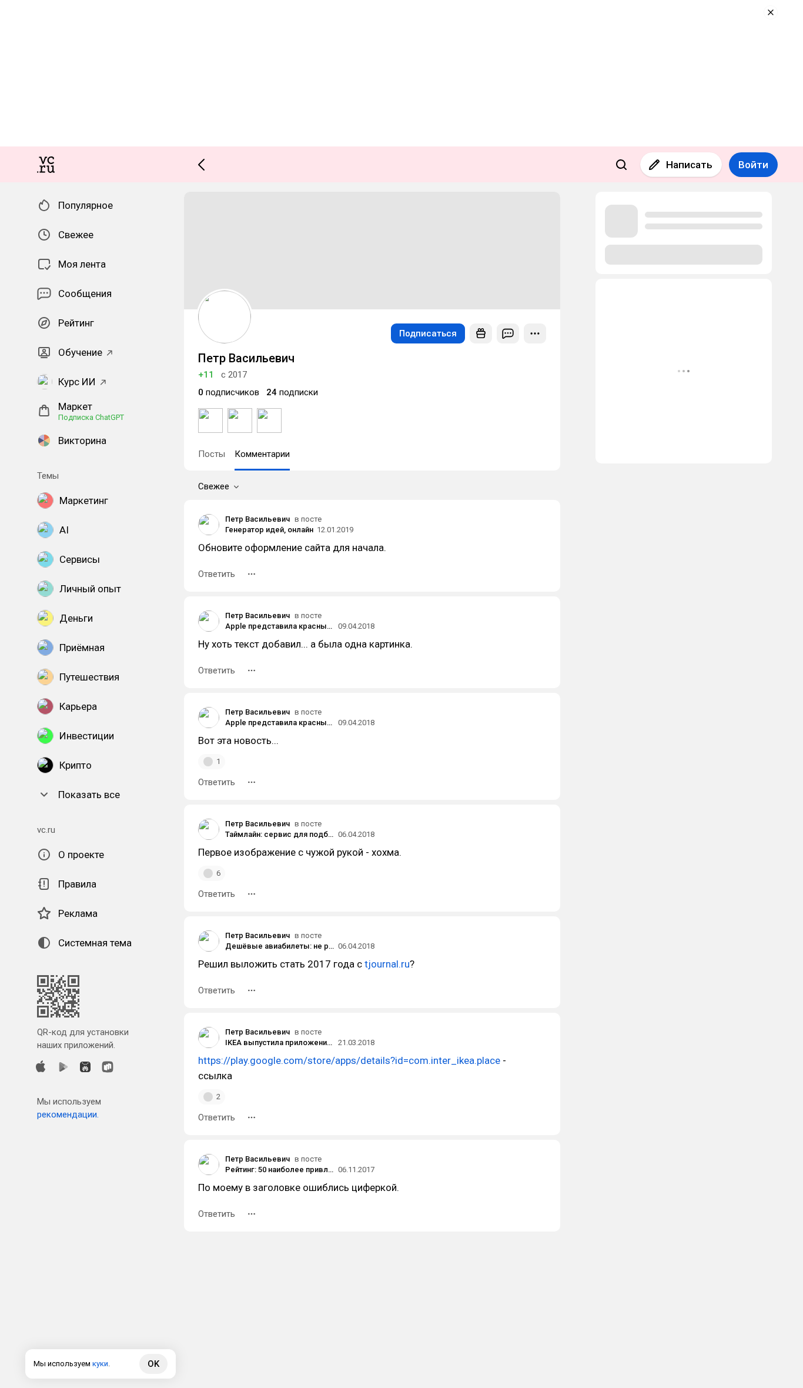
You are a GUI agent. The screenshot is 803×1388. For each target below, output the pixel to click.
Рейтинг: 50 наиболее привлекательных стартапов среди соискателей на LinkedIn (279, 1169)
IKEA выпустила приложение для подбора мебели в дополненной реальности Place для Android (279, 1042)
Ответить (216, 574)
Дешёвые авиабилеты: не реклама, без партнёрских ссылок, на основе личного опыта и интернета (279, 946)
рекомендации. (68, 1114)
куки (100, 1363)
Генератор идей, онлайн (269, 529)
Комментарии (262, 454)
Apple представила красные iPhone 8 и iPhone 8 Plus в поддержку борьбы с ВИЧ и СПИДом (279, 626)
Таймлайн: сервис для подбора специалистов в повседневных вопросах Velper (279, 834)
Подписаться (428, 333)
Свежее (213, 486)
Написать (689, 165)
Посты (211, 454)
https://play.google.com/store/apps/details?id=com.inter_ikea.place (349, 1060)
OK (153, 1364)
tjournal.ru (387, 964)
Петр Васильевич (257, 519)
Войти (753, 165)
